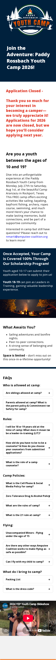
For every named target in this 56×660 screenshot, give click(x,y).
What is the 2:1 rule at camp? (23, 515)
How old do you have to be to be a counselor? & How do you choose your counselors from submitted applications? (26, 447)
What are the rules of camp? (23, 505)
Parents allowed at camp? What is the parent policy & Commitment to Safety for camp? (27, 406)
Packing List (13, 579)
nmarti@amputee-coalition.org (27, 236)
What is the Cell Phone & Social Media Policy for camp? (24, 485)
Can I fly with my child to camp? (25, 561)
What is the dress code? (20, 589)
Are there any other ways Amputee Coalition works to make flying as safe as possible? (27, 549)
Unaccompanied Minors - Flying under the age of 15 (24, 534)
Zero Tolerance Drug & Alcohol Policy (28, 496)
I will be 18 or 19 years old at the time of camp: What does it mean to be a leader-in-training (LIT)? (27, 430)
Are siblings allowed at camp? (24, 393)
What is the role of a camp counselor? (21, 464)
